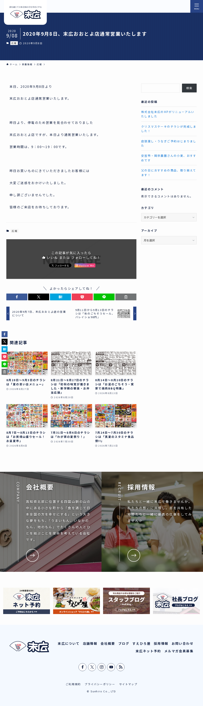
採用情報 (161, 643)
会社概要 (108, 643)
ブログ (123, 643)
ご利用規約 (73, 684)
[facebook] (83, 667)
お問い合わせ (182, 643)
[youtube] (111, 667)
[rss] (121, 667)
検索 (189, 88)
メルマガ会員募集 (178, 651)
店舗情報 (90, 643)
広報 (14, 43)
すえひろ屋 (141, 643)
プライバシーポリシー (100, 684)
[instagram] (102, 667)
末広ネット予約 (148, 651)
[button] (16, 297)
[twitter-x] (92, 667)
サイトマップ (128, 684)
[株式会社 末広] (25, 12)
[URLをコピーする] (125, 297)
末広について (68, 643)
